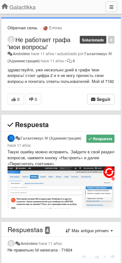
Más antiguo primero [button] (90, 230)
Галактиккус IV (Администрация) (51, 138)
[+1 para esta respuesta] (97, 257)
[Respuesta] (84, 257)
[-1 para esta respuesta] (112, 257)
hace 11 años (19, 145)
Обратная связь (23, 28)
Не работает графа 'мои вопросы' (39, 43)
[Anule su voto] (104, 257)
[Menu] (111, 7)
